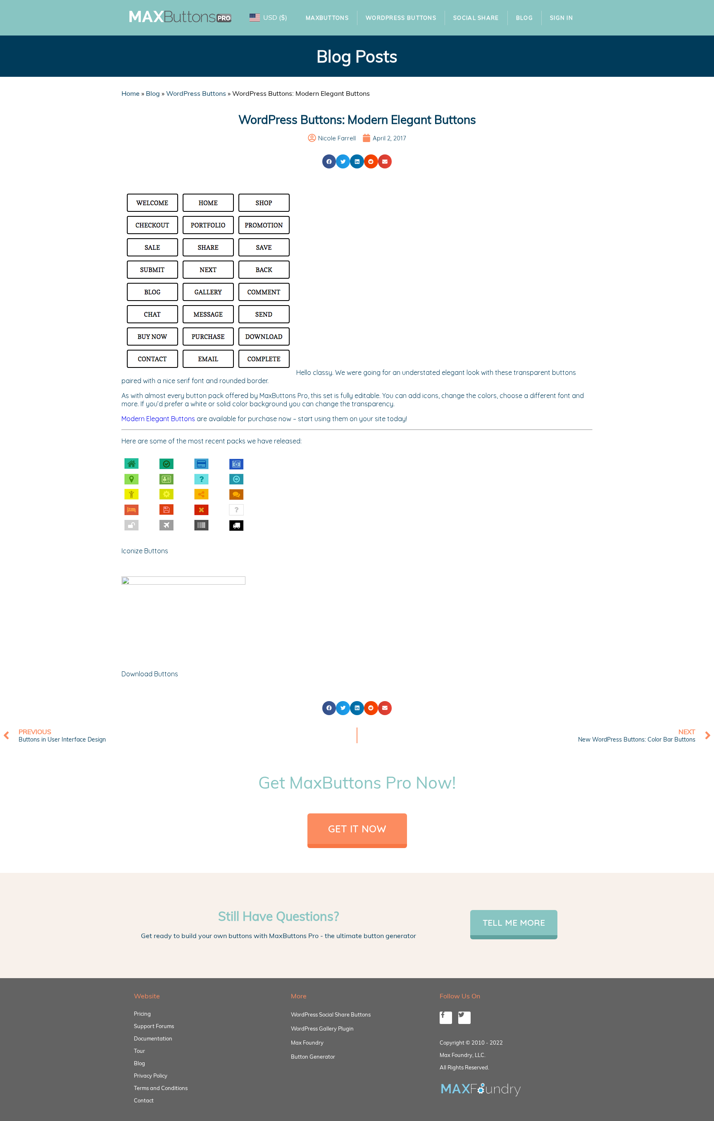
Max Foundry (307, 1042)
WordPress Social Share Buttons (331, 1014)
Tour (139, 1051)
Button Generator (313, 1056)
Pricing (142, 1013)
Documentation (153, 1038)
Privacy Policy (150, 1075)
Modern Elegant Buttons (158, 419)
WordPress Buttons (401, 17)
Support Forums (154, 1026)
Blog (524, 17)
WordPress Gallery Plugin (322, 1028)
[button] (329, 161)
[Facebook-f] (446, 1018)
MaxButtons (327, 17)
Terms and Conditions (161, 1088)
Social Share (476, 17)
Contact (144, 1100)
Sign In (561, 17)
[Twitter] (464, 1018)
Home (130, 93)
